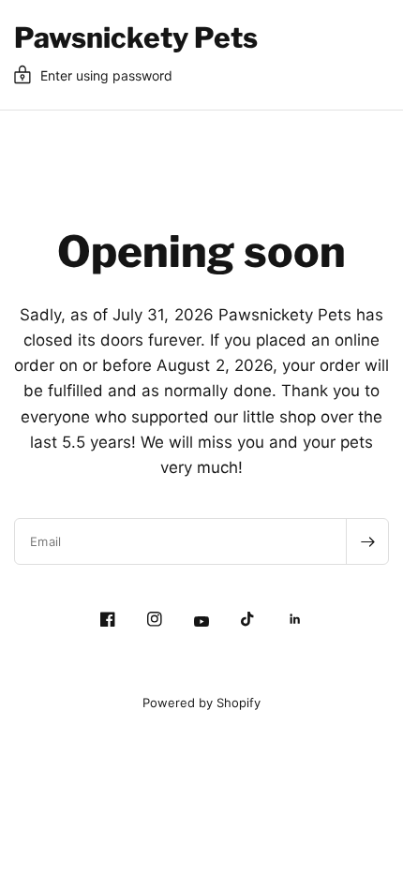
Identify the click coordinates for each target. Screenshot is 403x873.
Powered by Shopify (201, 702)
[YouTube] (201, 621)
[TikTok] (248, 619)
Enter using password (106, 75)
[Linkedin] (295, 619)
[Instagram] (154, 619)
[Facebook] (107, 619)
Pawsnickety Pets (136, 37)
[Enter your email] (367, 541)
